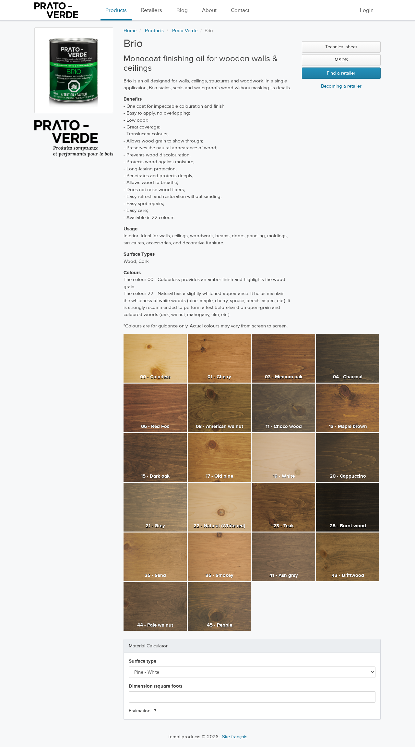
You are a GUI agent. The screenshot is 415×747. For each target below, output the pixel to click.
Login (367, 10)
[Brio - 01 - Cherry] (219, 358)
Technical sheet (341, 47)
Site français (234, 737)
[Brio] (74, 70)
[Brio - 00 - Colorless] (155, 358)
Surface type (142, 661)
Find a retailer (341, 73)
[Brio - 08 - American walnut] (219, 408)
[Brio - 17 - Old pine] (219, 457)
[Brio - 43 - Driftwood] (347, 557)
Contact (240, 10)
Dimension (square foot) (155, 686)
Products (116, 10)
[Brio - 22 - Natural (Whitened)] (219, 507)
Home (130, 31)
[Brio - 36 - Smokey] (219, 557)
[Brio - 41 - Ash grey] (283, 557)
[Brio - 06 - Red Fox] (155, 408)
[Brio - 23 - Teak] (283, 507)
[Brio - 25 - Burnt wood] (347, 507)
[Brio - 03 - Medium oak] (283, 358)
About (209, 10)
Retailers (151, 10)
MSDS (341, 60)
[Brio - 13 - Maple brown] (347, 408)
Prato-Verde (184, 31)
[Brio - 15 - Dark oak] (155, 457)
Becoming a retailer (341, 86)
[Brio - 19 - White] (283, 457)
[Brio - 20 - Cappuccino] (347, 457)
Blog (182, 10)
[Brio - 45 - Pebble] (219, 606)
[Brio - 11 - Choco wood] (283, 408)
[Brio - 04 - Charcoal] (347, 358)
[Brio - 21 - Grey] (155, 507)
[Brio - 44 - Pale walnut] (155, 606)
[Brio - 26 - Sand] (155, 557)
